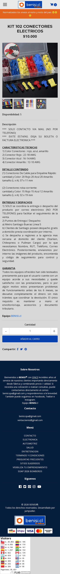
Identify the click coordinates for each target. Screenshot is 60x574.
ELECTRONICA (30, 439)
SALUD (30, 447)
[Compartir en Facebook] (17, 349)
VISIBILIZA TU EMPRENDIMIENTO (30, 467)
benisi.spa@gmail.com (30, 416)
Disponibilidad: (11, 114)
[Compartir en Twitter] (21, 349)
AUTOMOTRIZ (30, 443)
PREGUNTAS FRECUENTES (30, 459)
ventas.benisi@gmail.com (30, 420)
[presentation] (5, 70)
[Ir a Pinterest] (29, 487)
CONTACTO (30, 435)
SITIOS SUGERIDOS (30, 463)
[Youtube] (39, 487)
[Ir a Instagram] (34, 487)
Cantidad (30, 324)
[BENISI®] (30, 4)
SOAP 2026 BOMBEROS (30, 471)
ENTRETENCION (30, 451)
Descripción (9, 124)
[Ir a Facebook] (20, 487)
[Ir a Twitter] (24, 487)
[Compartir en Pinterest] (25, 349)
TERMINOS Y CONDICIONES (30, 455)
